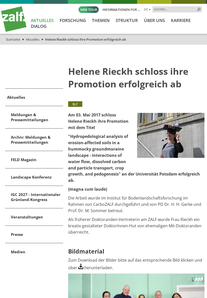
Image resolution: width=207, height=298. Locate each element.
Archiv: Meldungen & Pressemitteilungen (30, 140)
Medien (18, 251)
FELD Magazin (23, 159)
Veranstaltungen (27, 216)
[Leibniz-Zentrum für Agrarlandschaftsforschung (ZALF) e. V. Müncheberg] (14, 30)
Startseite (13, 39)
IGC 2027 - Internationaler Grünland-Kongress (36, 197)
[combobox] (175, 9)
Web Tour (88, 9)
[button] (199, 9)
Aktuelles (32, 39)
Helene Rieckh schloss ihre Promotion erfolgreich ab (85, 39)
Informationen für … (121, 9)
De (146, 9)
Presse (17, 234)
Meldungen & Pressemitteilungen (29, 117)
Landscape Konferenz (31, 177)
